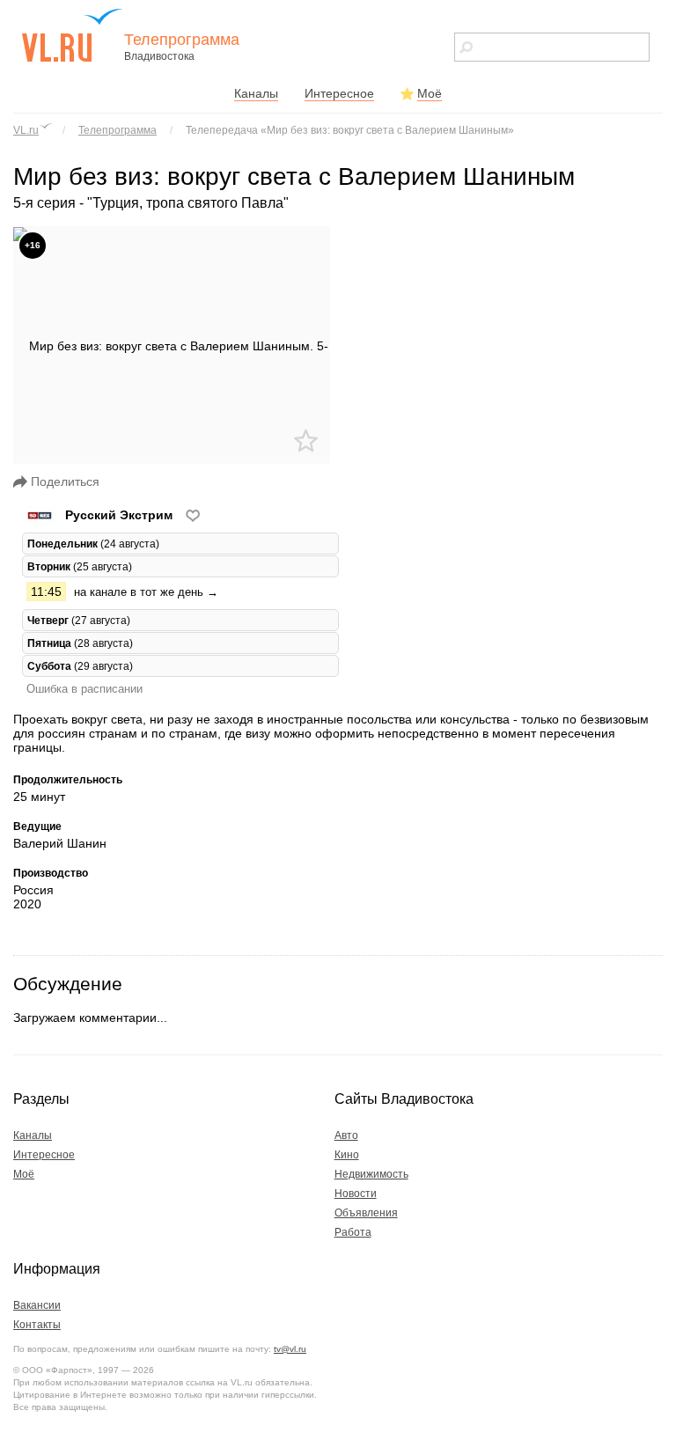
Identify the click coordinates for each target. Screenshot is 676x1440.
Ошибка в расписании (84, 688)
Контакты (37, 1325)
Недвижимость (371, 1174)
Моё (429, 93)
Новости (355, 1193)
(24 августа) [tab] (93, 543)
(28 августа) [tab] (80, 643)
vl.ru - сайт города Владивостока (73, 35)
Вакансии (37, 1305)
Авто (346, 1135)
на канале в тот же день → (146, 592)
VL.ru (26, 130)
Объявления (366, 1213)
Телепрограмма (117, 130)
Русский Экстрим (119, 515)
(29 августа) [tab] (80, 666)
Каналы (256, 93)
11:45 (46, 591)
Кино (346, 1155)
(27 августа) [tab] (78, 620)
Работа (352, 1232)
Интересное (339, 93)
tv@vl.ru (290, 1349)
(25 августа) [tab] (79, 566)
